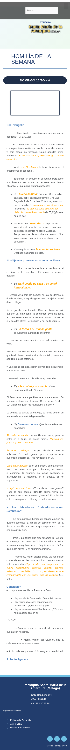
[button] (66, 6)
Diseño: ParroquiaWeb (57, 746)
